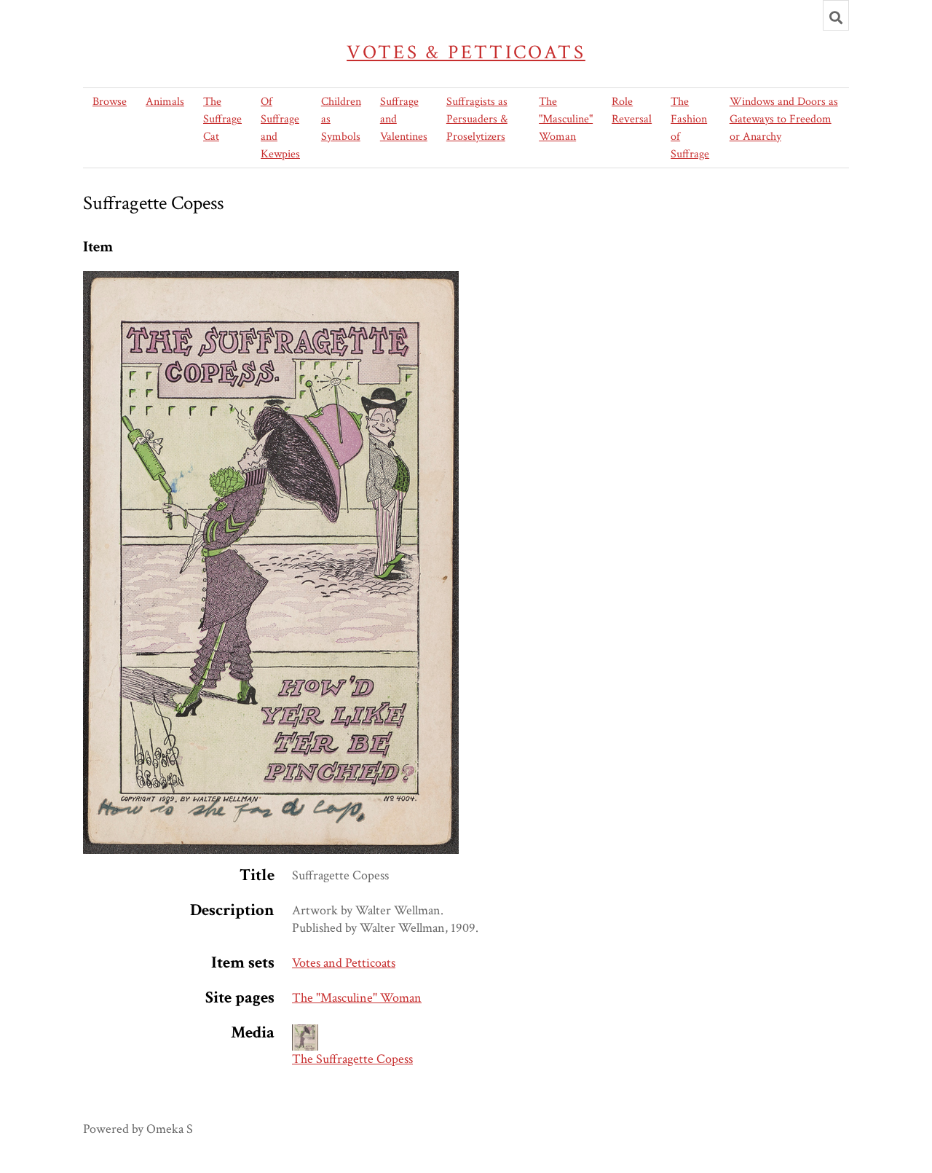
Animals (165, 101)
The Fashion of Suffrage (690, 128)
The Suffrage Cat (222, 119)
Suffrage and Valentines (403, 119)
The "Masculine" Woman (566, 119)
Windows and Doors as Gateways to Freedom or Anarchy (784, 119)
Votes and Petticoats (343, 962)
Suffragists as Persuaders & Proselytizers (477, 119)
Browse (109, 101)
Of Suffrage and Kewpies (280, 128)
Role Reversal (632, 110)
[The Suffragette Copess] (271, 279)
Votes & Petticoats (466, 52)
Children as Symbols (341, 119)
